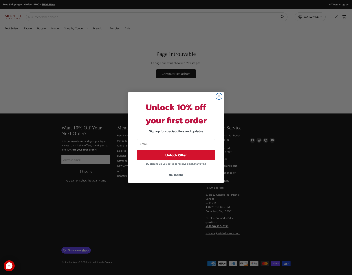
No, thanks (176, 175)
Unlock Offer (176, 155)
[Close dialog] (219, 96)
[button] (9, 265)
